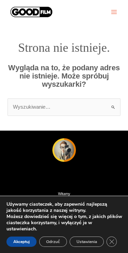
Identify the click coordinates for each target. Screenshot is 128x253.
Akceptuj (21, 241)
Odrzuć (53, 241)
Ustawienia (86, 241)
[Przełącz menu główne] (114, 12)
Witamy (64, 194)
